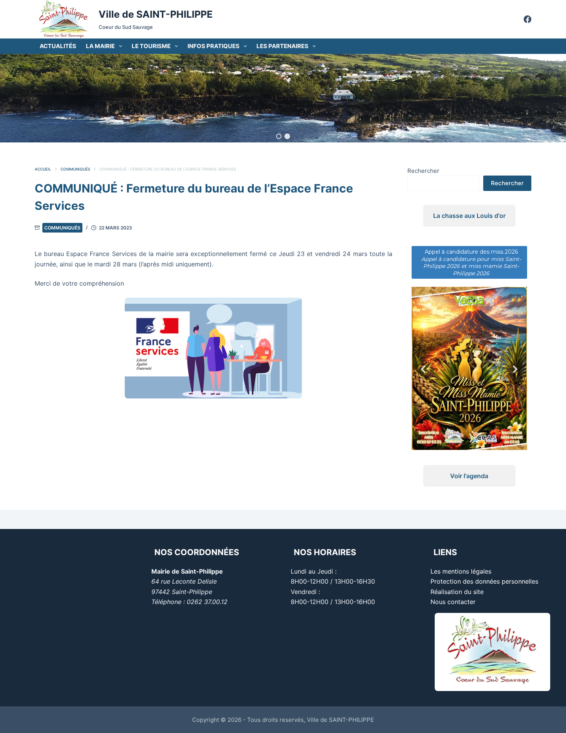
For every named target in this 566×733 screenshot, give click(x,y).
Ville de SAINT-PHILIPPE (156, 14)
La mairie (100, 46)
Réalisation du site (457, 592)
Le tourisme (151, 46)
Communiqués (62, 228)
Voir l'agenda (469, 454)
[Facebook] (527, 19)
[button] (278, 136)
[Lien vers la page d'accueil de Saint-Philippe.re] (63, 19)
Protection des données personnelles (484, 581)
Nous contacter (453, 602)
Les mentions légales (460, 571)
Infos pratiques (213, 46)
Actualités (58, 46)
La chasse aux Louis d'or (469, 215)
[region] (283, 98)
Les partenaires (282, 46)
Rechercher (423, 170)
